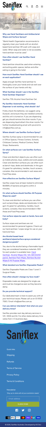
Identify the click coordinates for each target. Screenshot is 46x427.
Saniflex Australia (17, 425)
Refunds (10, 361)
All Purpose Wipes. (17, 260)
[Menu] (42, 6)
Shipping (11, 355)
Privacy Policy (13, 375)
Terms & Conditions (15, 381)
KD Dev (38, 425)
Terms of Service (14, 368)
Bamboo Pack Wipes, (18, 258)
